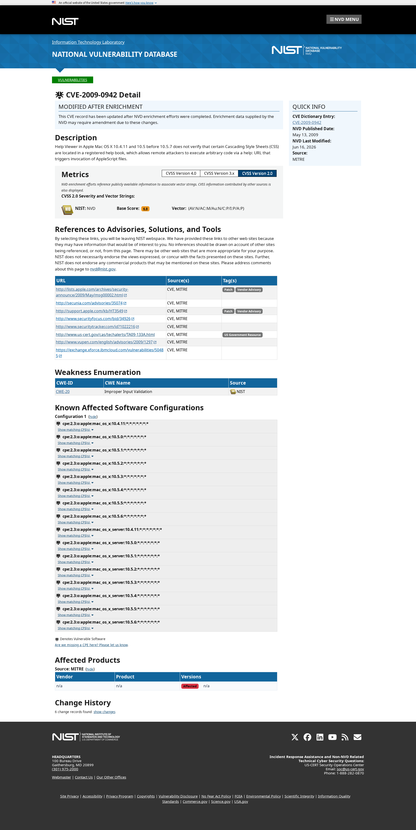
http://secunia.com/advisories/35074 (89, 303)
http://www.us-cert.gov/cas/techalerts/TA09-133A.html (105, 334)
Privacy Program (119, 796)
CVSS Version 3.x (219, 173)
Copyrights (146, 796)
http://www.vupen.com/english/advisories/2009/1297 (104, 342)
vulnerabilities (72, 79)
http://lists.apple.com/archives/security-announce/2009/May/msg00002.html (92, 292)
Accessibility (92, 796)
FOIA (238, 796)
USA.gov (241, 801)
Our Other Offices (111, 777)
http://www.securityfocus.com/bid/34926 (93, 318)
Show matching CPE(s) (74, 429)
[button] (344, 19)
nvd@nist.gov (102, 269)
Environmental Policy (263, 796)
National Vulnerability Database (114, 54)
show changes (104, 712)
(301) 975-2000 (65, 768)
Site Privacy (69, 796)
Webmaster (61, 777)
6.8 (145, 208)
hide (93, 417)
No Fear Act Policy (216, 796)
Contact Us (84, 777)
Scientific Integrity (299, 796)
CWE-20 (63, 391)
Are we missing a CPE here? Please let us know (91, 645)
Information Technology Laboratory (88, 42)
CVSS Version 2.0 (257, 173)
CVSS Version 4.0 (181, 173)
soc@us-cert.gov (350, 768)
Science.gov (220, 801)
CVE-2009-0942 (306, 122)
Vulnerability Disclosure (178, 796)
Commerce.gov (195, 801)
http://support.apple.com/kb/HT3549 (89, 311)
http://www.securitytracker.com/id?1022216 (95, 326)
